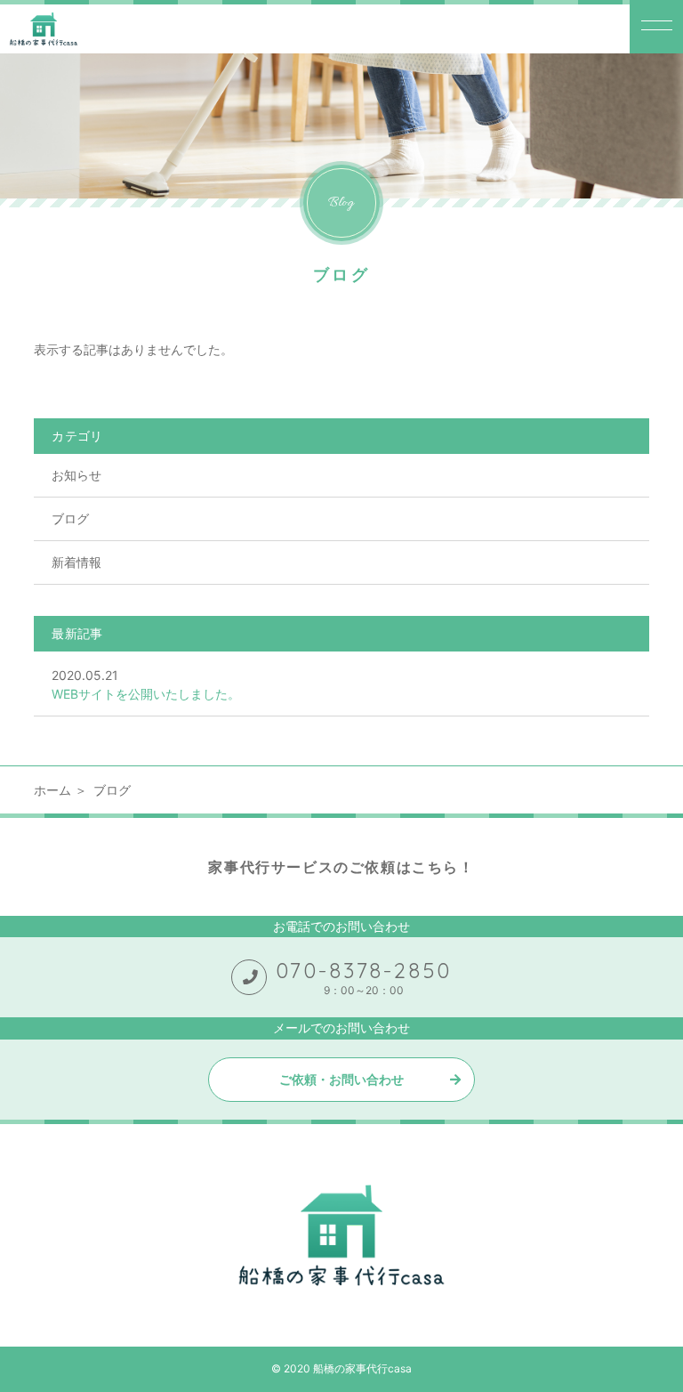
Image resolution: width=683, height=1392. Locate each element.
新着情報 (76, 562)
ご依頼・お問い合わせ (341, 1079)
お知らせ (76, 474)
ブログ (70, 518)
